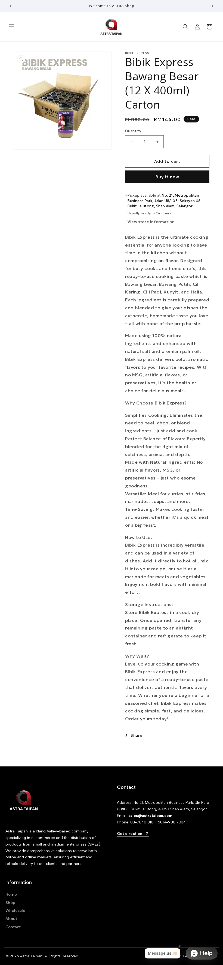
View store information (151, 221)
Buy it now (167, 176)
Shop (10, 902)
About (11, 918)
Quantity (133, 131)
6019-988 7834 (172, 822)
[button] (11, 27)
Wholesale (15, 910)
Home (11, 894)
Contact (13, 926)
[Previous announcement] (11, 6)
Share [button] (137, 735)
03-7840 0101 (142, 822)
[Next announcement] (212, 6)
